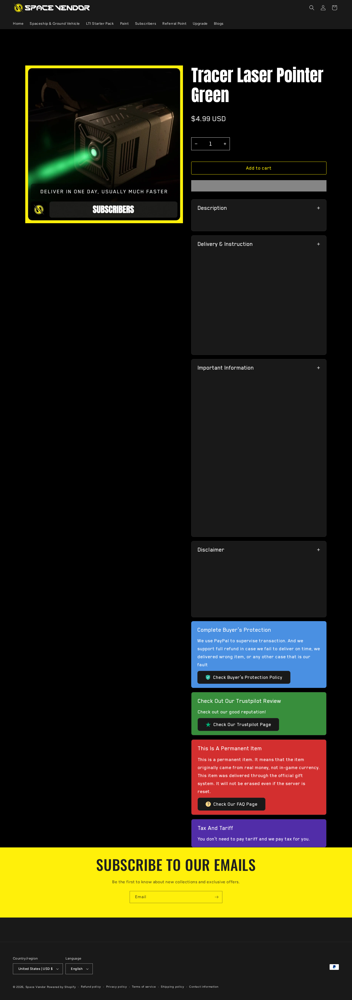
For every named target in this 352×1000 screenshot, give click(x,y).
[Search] (311, 7)
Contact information (203, 986)
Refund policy (91, 986)
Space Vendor (36, 987)
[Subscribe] (216, 897)
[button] (258, 168)
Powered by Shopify (61, 987)
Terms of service (144, 986)
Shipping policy (172, 986)
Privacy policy (116, 986)
